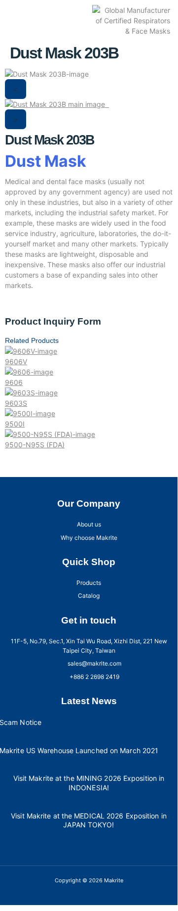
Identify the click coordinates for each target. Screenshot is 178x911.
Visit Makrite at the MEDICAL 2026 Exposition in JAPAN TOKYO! (89, 820)
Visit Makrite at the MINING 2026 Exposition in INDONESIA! (89, 783)
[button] (18, 20)
